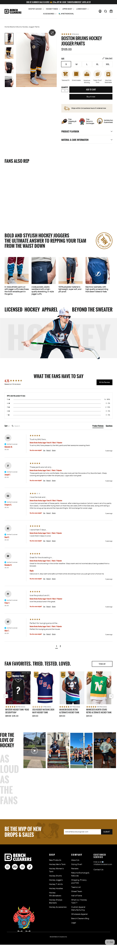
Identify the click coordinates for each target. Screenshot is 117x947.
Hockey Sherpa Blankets (55, 901)
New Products (55, 860)
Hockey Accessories (57, 907)
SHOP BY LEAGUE (35, 9)
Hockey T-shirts (56, 884)
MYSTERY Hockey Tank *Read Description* (17, 711)
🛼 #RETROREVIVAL (66, 14)
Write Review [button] (104, 382)
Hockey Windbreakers (55, 894)
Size (86, 58)
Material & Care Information (75, 139)
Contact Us (98, 869)
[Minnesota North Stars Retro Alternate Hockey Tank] (99, 687)
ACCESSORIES (49, 14)
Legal (73, 922)
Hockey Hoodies (56, 888)
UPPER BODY (67, 9)
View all (102, 664)
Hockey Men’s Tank (57, 864)
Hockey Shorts (55, 875)
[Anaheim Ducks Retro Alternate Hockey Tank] (72, 687)
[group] (17, 381)
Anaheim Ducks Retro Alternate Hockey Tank (69, 711)
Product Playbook (70, 131)
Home (7, 27)
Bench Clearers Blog (80, 918)
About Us (75, 860)
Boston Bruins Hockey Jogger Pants (11, 209)
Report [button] (48, 450)
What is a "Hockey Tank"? (79, 901)
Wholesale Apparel (79, 914)
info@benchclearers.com (103, 864)
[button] (86, 34)
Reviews (74, 868)
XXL (107, 64)
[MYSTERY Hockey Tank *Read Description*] (18, 687)
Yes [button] (44, 450)
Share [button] (54, 450)
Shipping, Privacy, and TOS (79, 881)
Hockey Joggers (56, 880)
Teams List (76, 887)
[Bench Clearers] (13, 11)
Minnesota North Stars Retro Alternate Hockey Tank (98, 711)
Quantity (64, 87)
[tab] (98, 426)
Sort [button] (6, 425)
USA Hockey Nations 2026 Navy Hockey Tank (43, 711)
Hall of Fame (76, 895)
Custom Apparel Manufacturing (78, 908)
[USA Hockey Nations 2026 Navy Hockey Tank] (45, 687)
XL (97, 64)
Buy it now (91, 96)
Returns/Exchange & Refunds (80, 874)
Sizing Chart (76, 864)
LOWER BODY (81, 9)
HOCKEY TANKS (52, 9)
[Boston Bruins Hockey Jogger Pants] (13, 186)
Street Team (76, 891)
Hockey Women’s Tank (56, 870)
